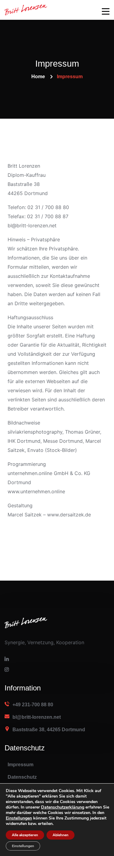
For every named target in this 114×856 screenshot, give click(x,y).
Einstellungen (23, 846)
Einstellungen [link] (19, 818)
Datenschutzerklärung (62, 807)
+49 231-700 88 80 (32, 704)
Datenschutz (22, 777)
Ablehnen (60, 835)
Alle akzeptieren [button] (25, 835)
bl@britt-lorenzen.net (36, 717)
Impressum (20, 764)
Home (38, 76)
